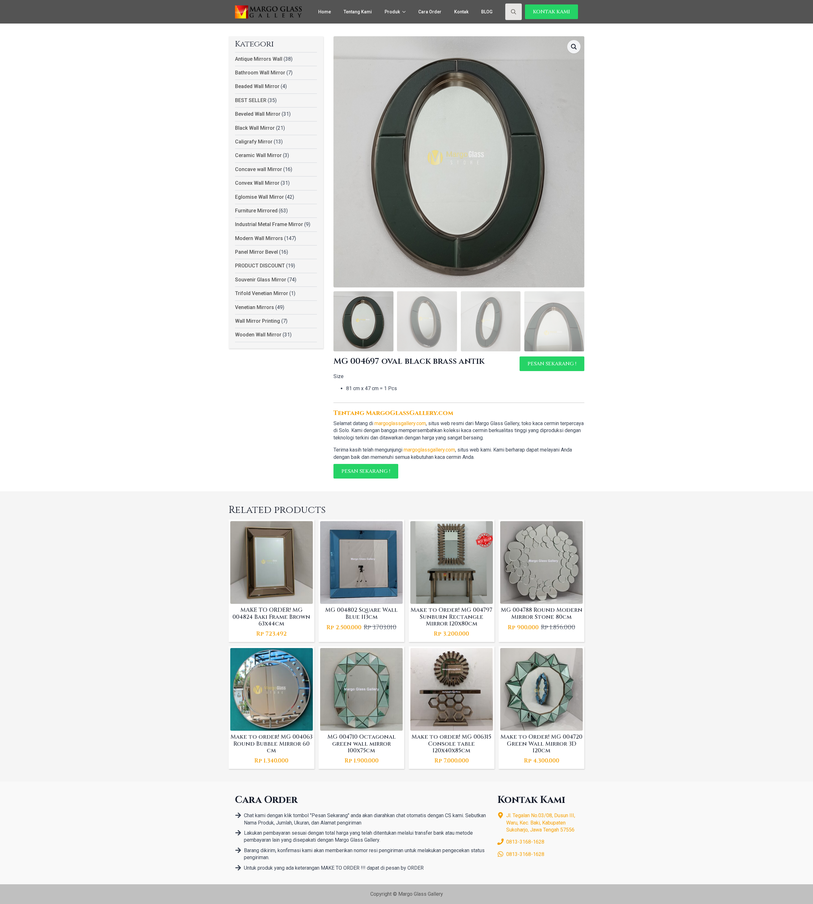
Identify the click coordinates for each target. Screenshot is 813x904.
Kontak (461, 11)
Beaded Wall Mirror (257, 86)
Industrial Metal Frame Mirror (269, 224)
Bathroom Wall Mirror (260, 73)
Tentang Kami (358, 11)
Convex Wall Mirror (257, 183)
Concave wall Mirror (258, 169)
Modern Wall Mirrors (259, 238)
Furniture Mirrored (256, 211)
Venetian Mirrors (254, 307)
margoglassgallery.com (400, 423)
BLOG (487, 11)
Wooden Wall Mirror (258, 335)
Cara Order (429, 11)
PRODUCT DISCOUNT (260, 266)
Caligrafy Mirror (253, 142)
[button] (574, 46)
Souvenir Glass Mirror (260, 280)
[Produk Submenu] (406, 11)
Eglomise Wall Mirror (259, 197)
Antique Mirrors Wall (258, 59)
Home (324, 11)
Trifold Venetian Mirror (261, 293)
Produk (392, 11)
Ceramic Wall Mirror (258, 155)
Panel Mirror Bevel (256, 252)
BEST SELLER (250, 100)
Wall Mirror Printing (257, 321)
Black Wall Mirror (255, 128)
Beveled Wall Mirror (257, 114)
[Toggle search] (513, 11)
